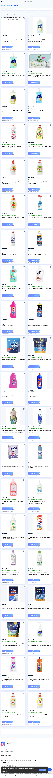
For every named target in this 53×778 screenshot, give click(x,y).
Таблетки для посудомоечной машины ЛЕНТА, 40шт (40, 360)
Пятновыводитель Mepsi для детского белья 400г (13, 467)
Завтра (8, 47)
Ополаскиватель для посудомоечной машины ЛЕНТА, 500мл (39, 431)
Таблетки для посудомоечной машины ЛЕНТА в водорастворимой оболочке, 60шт (13, 644)
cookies (12, 768)
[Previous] (29, 24)
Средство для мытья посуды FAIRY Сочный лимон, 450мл (13, 218)
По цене (14, 14)
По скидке (20, 14)
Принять (42, 769)
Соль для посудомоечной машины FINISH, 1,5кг (13, 608)
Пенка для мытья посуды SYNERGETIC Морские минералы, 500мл (38, 502)
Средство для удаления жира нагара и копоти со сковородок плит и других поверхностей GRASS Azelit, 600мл (39, 644)
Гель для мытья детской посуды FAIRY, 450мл (39, 146)
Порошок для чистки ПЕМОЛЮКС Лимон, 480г (39, 538)
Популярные (8, 14)
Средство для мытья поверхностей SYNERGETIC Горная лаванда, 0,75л (11, 573)
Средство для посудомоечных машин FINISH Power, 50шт (13, 360)
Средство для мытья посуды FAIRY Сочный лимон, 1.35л (39, 715)
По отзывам (27, 14)
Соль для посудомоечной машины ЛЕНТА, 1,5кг (39, 609)
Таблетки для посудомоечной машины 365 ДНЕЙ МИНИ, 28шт (12, 40)
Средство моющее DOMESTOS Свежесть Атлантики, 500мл (39, 467)
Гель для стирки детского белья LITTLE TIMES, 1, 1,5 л (40, 289)
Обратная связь (6, 755)
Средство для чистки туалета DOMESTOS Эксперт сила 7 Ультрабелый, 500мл (12, 253)
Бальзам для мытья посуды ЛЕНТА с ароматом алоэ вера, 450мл (37, 40)
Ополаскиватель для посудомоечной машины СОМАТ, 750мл (39, 395)
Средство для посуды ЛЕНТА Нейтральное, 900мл (39, 111)
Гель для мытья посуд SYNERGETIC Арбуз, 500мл (12, 502)
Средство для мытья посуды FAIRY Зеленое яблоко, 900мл (39, 182)
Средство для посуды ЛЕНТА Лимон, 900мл (13, 111)
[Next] (50, 24)
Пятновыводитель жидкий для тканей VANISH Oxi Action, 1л (13, 395)
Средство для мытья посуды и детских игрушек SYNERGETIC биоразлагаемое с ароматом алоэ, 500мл (38, 573)
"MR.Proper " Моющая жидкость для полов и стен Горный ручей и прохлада (13, 289)
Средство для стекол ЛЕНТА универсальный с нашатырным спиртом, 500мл (40, 218)
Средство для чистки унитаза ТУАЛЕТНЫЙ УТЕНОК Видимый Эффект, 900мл (39, 253)
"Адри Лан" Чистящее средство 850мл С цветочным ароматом (12, 324)
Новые (3, 14)
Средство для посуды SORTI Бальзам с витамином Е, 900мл (12, 147)
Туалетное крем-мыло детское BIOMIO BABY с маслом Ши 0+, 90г (39, 76)
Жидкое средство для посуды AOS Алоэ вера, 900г (38, 680)
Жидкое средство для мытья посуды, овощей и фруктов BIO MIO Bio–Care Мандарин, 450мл (13, 431)
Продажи (33, 14)
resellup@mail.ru (6, 750)
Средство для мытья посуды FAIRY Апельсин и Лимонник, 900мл (13, 182)
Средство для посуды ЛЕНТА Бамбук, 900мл (13, 75)
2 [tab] (13, 425)
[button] (47, 776)
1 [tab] (39, 34)
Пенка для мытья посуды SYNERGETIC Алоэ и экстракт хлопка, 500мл (13, 538)
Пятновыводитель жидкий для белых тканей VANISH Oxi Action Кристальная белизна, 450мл (13, 680)
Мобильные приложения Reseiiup (9, 743)
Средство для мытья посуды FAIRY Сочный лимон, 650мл (13, 715)
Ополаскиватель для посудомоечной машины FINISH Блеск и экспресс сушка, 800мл (39, 324)
